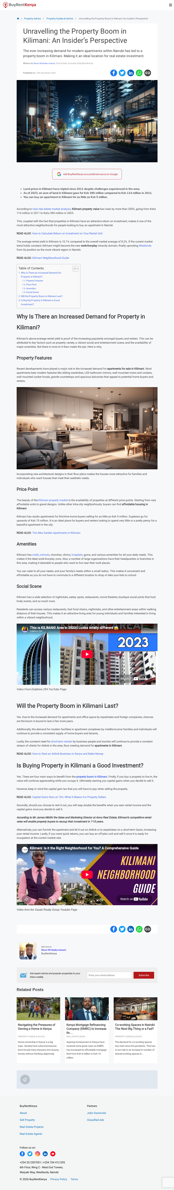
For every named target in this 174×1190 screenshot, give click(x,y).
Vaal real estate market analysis (51, 209)
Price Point (31, 284)
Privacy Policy (58, 1179)
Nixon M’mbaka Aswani (44, 63)
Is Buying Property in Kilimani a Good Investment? (40, 302)
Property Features (34, 280)
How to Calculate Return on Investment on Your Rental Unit (67, 233)
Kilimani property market (53, 500)
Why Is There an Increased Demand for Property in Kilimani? (41, 274)
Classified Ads (95, 1120)
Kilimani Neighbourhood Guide (50, 257)
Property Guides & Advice (60, 18)
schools (44, 554)
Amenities (31, 288)
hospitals (77, 554)
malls (35, 554)
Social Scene (32, 292)
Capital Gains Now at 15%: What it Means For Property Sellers (69, 797)
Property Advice (32, 18)
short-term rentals (61, 741)
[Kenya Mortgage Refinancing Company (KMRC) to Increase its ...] (87, 1009)
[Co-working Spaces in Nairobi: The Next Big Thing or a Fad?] (135, 1009)
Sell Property (27, 1120)
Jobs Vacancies (96, 1113)
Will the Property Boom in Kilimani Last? (42, 296)
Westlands (145, 245)
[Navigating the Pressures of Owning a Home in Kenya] (38, 1009)
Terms (74, 1179)
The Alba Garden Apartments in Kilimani (56, 532)
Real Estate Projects (32, 1126)
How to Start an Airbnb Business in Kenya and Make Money (67, 753)
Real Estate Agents (31, 1133)
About (23, 1113)
